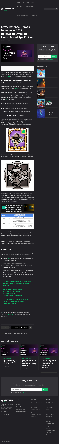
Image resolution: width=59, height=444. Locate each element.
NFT (21, 156)
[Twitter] (4, 414)
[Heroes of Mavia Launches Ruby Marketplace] (41, 103)
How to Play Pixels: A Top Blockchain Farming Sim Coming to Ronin (29, 362)
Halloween (16, 88)
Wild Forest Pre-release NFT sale (51, 83)
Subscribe (54, 56)
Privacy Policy (50, 59)
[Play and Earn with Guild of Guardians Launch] (41, 93)
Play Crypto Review (21, 411)
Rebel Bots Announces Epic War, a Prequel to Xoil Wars (10, 362)
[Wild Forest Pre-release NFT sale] (41, 83)
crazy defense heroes (22, 333)
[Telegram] (2, 414)
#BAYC (20, 289)
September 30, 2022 (9, 303)
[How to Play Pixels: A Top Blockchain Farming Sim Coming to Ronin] (29, 350)
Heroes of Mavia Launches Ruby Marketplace (49, 103)
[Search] (56, 9)
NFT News (18, 404)
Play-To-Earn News (6, 22)
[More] (30, 327)
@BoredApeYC (8, 291)
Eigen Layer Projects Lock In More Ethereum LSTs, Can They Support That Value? (51, 113)
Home (17, 399)
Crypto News (48, 101)
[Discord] (6, 414)
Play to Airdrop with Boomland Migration (50, 73)
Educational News (20, 409)
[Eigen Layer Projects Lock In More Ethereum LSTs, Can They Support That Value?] (41, 113)
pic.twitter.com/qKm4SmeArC (13, 295)
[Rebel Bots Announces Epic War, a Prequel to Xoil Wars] (10, 350)
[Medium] (9, 414)
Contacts (48, 432)
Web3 (9, 258)
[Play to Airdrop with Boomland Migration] (41, 73)
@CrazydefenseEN (9, 293)
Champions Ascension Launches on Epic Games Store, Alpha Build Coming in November (49, 363)
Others (18, 414)
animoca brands (8, 333)
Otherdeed (7, 76)
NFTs (7, 99)
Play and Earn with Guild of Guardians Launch (51, 93)
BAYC (15, 333)
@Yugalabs (16, 291)
